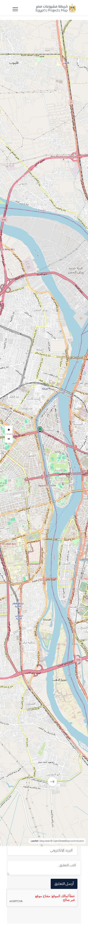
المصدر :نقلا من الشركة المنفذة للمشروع (46, 560)
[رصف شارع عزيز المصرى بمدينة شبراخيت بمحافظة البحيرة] (44, 743)
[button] (43, 187)
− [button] (9, 439)
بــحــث (42, 248)
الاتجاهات (19, 567)
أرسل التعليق (64, 884)
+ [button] (9, 430)
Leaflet (34, 840)
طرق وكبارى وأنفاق (63, 424)
